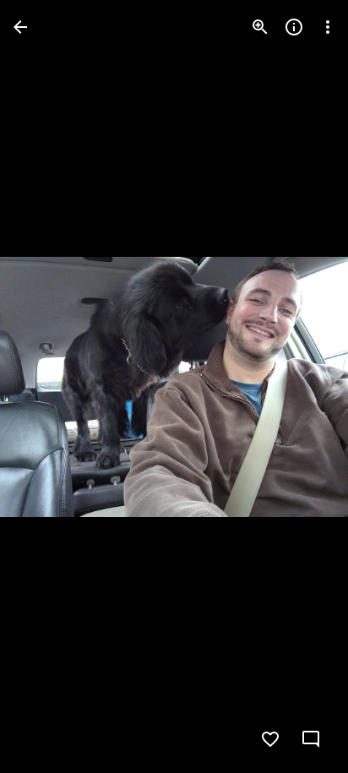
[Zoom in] (260, 27)
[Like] (270, 739)
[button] (47, 387)
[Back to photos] (20, 27)
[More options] (328, 27)
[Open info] (294, 27)
